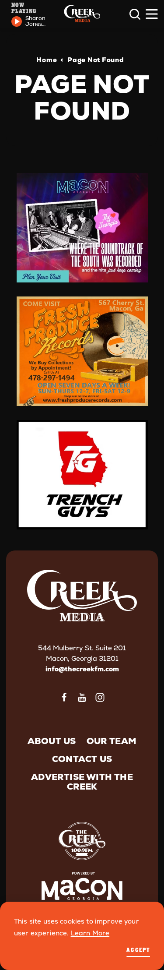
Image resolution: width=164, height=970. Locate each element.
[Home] (82, 14)
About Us (52, 741)
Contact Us (82, 759)
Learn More (90, 933)
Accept (138, 949)
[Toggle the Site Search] (134, 14)
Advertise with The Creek (82, 781)
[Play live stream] (16, 21)
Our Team (112, 741)
